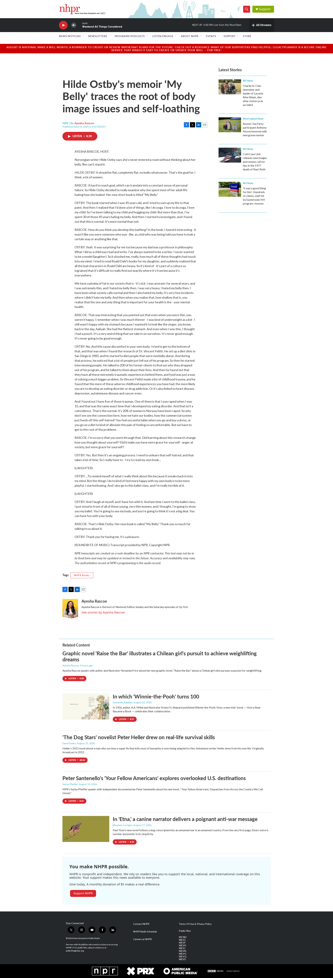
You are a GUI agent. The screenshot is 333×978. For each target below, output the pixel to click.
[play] (63, 25)
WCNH (182, 937)
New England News (253, 118)
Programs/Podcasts (130, 36)
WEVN (182, 951)
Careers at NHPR (142, 939)
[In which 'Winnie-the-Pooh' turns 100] (85, 706)
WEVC (182, 939)
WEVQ (182, 956)
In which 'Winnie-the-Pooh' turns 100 (156, 696)
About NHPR (189, 36)
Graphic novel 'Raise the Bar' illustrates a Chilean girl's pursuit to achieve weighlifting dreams (159, 656)
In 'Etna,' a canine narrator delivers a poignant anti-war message (185, 819)
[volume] (74, 25)
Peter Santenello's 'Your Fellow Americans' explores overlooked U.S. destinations (154, 778)
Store (247, 36)
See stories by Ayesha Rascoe (103, 612)
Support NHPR (83, 893)
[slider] (79, 25)
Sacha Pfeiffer (70, 784)
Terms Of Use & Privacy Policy (195, 924)
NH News (248, 80)
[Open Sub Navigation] (83, 36)
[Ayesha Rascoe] (70, 609)
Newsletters (97, 36)
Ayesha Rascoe (84, 123)
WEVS (182, 959)
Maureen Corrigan (122, 825)
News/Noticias (70, 36)
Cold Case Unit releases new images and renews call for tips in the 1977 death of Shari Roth (255, 161)
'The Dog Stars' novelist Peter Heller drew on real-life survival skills (138, 737)
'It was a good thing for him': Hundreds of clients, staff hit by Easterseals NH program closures (254, 195)
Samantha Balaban (123, 702)
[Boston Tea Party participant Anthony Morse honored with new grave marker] (230, 124)
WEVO (182, 953)
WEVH (182, 945)
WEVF (182, 942)
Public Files (185, 930)
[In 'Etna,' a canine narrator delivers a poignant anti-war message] (85, 829)
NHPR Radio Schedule (145, 931)
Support (265, 9)
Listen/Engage (162, 36)
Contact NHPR (141, 924)
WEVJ (182, 948)
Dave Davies (69, 743)
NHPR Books (82, 575)
